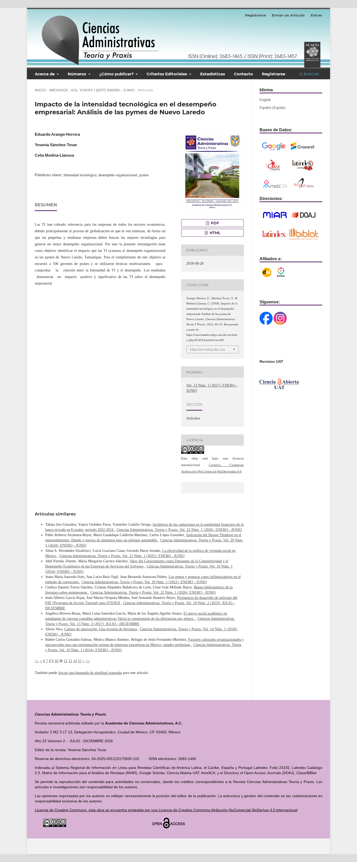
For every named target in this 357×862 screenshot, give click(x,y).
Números (77, 73)
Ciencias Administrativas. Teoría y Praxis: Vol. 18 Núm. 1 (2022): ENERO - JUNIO (144, 582)
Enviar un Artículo (288, 15)
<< (37, 661)
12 (65, 661)
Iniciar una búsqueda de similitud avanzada (90, 673)
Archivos (58, 90)
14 (75, 661)
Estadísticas (212, 73)
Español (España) (272, 108)
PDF (214, 223)
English (265, 100)
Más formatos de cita (207, 349)
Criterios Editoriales (167, 73)
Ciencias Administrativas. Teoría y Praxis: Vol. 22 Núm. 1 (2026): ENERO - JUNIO (179, 530)
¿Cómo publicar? (117, 73)
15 (80, 661)
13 (70, 661)
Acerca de (45, 73)
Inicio (40, 90)
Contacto (243, 73)
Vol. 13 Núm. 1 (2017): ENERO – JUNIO (103, 90)
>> (88, 661)
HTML (214, 232)
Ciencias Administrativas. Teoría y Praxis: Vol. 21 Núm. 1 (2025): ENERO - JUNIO (122, 556)
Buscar (311, 74)
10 (56, 661)
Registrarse (273, 73)
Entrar (316, 15)
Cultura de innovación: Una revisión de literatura (101, 629)
